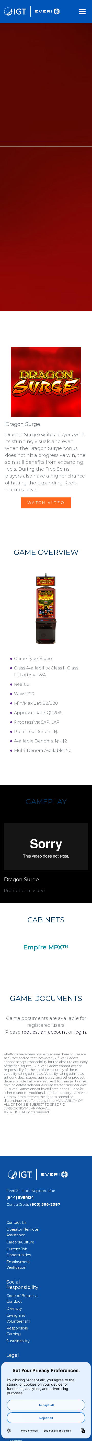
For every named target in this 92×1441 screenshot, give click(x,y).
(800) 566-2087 (45, 1204)
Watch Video (46, 502)
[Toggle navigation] (82, 11)
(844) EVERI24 (20, 1197)
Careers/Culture (20, 1242)
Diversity (14, 1308)
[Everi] (32, 11)
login (80, 1032)
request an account (44, 1032)
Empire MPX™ (46, 947)
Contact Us (16, 1222)
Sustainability (18, 1341)
